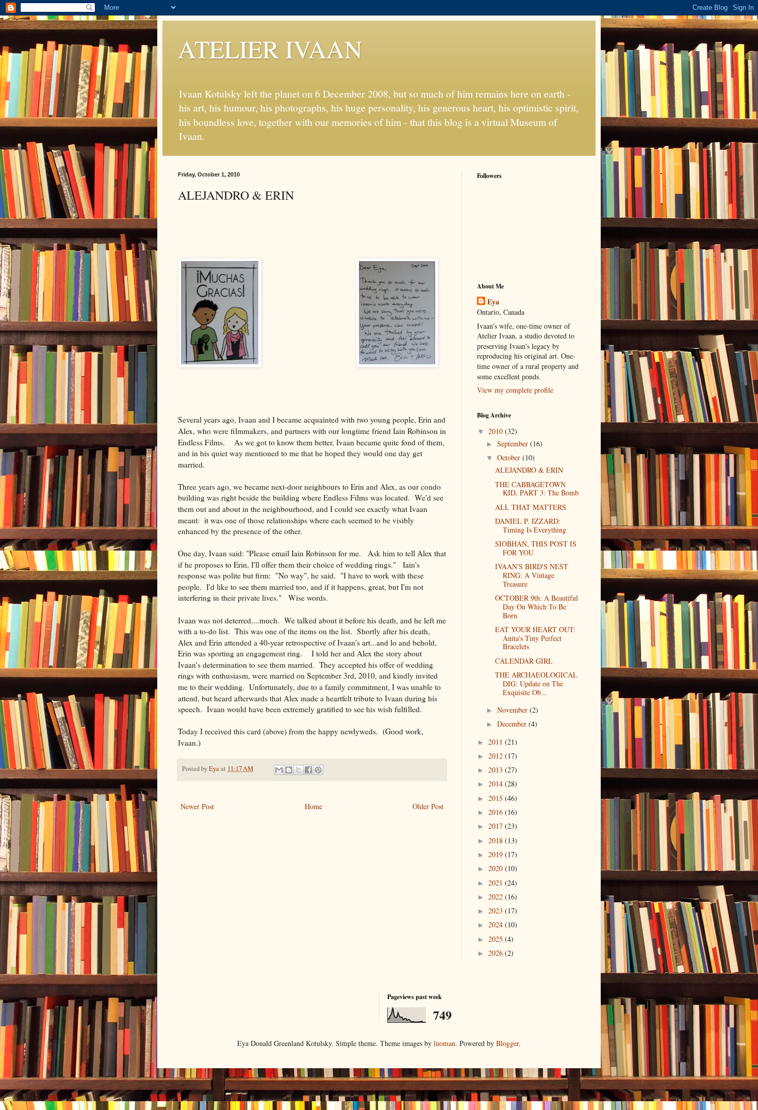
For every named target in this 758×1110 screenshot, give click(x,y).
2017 (496, 826)
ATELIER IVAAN (270, 48)
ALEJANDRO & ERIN (529, 470)
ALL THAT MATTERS (530, 507)
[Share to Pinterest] (318, 770)
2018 (496, 840)
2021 (496, 883)
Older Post (428, 806)
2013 (496, 770)
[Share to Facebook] (308, 770)
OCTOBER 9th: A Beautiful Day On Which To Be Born (536, 606)
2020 (496, 868)
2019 (496, 854)
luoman (444, 1043)
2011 (496, 742)
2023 (496, 910)
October (509, 457)
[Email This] (279, 770)
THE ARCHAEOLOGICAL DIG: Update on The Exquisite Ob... (536, 683)
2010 (496, 431)
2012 (496, 756)
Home (313, 806)
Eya (493, 302)
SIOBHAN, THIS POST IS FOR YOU (535, 548)
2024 (496, 924)
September (513, 443)
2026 (496, 953)
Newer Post (197, 806)
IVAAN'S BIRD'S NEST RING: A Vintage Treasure (531, 575)
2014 (496, 784)
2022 (496, 897)
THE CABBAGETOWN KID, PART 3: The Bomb (537, 488)
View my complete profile (515, 390)
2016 (496, 812)
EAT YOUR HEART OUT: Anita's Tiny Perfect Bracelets (535, 638)
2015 (496, 798)
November (513, 710)
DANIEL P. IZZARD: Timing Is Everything (530, 525)
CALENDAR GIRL (524, 661)
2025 (496, 939)
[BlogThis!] (289, 770)
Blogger (507, 1043)
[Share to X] (298, 770)
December (513, 724)
